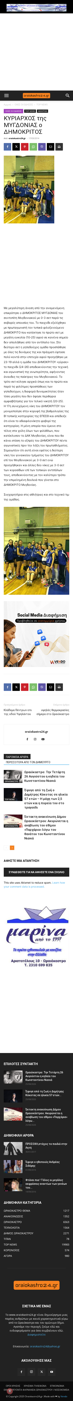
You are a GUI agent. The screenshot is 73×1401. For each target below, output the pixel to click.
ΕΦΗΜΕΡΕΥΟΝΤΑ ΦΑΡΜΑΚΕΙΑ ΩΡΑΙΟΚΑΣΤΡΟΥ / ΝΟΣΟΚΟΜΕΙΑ (36, 1389)
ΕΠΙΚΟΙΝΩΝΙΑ (57, 1385)
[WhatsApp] (33, 147)
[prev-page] (6, 847)
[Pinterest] (24, 147)
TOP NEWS (42, 104)
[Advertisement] (36, 52)
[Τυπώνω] (59, 147)
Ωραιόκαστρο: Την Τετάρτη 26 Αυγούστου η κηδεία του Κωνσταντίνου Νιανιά (44, 776)
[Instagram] (37, 739)
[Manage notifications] (10, 1391)
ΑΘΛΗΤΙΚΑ (42, 111)
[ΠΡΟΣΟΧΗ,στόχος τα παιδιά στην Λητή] (13, 1148)
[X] (16, 147)
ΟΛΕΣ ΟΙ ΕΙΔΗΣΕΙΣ (24, 104)
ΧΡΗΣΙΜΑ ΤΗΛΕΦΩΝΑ (35, 1385)
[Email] (50, 147)
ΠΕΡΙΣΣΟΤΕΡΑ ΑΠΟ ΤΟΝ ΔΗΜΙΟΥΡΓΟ (28, 762)
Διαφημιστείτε (37, 1334)
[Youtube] (44, 739)
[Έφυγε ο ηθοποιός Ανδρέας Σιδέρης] (13, 1166)
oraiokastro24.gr (17, 138)
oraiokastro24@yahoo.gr (45, 1346)
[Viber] (42, 147)
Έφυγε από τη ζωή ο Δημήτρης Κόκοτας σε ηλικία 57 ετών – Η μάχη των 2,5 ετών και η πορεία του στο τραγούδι (46, 798)
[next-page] (12, 847)
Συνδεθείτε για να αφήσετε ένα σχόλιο (36, 872)
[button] (6, 96)
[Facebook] (7, 147)
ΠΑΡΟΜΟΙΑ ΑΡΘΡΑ (17, 756)
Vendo (64, 1396)
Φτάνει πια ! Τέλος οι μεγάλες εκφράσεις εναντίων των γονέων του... (46, 1184)
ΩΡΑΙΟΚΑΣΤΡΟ (11, 781)
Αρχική (7, 104)
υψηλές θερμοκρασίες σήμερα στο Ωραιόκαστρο (52, 712)
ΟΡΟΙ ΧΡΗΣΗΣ (13, 1385)
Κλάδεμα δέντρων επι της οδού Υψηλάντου (18, 712)
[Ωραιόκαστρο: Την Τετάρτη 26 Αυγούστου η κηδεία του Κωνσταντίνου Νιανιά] (13, 776)
